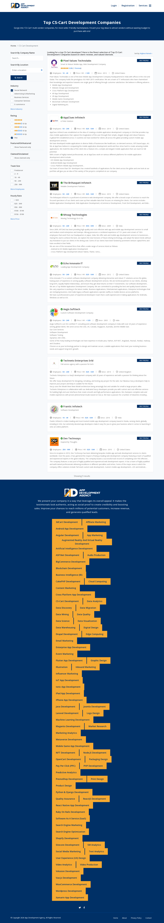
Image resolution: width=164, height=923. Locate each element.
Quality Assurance (65, 798)
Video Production (89, 864)
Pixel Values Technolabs (77, 60)
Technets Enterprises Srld (78, 360)
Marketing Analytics (66, 732)
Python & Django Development (72, 792)
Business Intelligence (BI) (69, 574)
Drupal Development (67, 634)
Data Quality (83, 614)
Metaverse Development (69, 739)
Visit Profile (144, 61)
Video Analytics (64, 864)
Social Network (20, 90)
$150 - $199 (19, 214)
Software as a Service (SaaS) (71, 818)
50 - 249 (17, 181)
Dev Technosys (72, 438)
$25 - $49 (18, 203)
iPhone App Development (69, 700)
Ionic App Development (68, 686)
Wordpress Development (69, 890)
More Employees (17, 189)
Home (13, 45)
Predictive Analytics (66, 772)
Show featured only (22, 147)
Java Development (65, 706)
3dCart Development (67, 522)
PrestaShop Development (69, 779)
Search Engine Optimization (70, 831)
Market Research (97, 726)
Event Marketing (64, 653)
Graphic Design (99, 660)
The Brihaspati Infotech (77, 182)
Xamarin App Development (70, 897)
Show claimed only (22, 158)
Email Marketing (64, 640)
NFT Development (65, 752)
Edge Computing (94, 634)
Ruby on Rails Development (70, 811)
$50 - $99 (18, 207)
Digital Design (91, 627)
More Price (15, 219)
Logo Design (93, 713)
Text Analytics (96, 851)
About (124, 918)
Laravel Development (67, 713)
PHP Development (93, 765)
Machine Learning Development (73, 719)
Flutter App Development (69, 660)
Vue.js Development (66, 877)
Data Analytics (94, 601)
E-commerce (19, 104)
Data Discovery (64, 607)
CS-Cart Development (67, 601)
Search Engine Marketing (69, 825)
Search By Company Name (23, 52)
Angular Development (67, 535)
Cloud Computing (97, 581)
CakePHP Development (68, 581)
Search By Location (19, 64)
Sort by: (142, 53)
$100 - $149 (19, 211)
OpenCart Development (68, 759)
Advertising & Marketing (24, 94)
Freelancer (18, 170)
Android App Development (70, 528)
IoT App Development (67, 680)
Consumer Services (22, 101)
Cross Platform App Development (73, 594)
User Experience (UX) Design (71, 858)
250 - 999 (18, 184)
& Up (24, 123)
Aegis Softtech (71, 309)
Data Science (63, 620)
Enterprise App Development (71, 647)
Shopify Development (67, 838)
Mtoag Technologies (75, 214)
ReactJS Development (94, 798)
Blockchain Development (69, 568)
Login (114, 5)
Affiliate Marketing (96, 522)
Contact (149, 918)
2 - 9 (16, 174)
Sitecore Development (67, 844)
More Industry (16, 109)
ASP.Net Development (67, 555)
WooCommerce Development (71, 884)
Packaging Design (98, 759)
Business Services (21, 97)
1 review (77, 68)
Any (16, 137)
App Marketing (95, 535)
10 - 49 (17, 177)
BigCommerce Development (70, 561)
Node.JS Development (94, 752)
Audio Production (96, 555)
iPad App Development (68, 693)
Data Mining (62, 614)
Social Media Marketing (68, 851)
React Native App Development (72, 805)
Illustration (61, 667)
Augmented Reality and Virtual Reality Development (82, 542)
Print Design (97, 779)
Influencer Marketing (67, 673)
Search (19, 78)
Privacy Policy (136, 918)
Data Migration (88, 607)
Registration (127, 5)
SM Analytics (94, 844)
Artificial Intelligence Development (74, 548)
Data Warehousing (65, 627)
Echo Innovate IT (73, 263)
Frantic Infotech (72, 406)
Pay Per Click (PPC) (65, 765)
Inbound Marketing (86, 667)
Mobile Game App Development (72, 746)
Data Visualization (87, 620)
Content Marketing (66, 588)
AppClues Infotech (74, 117)
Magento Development (68, 726)
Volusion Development (68, 871)
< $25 (16, 200)
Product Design (64, 785)
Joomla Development (94, 706)
